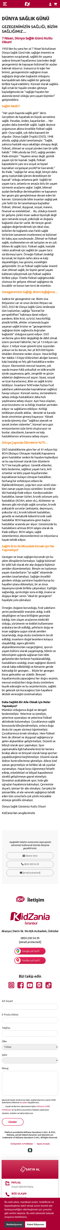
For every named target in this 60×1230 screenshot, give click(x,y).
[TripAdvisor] (39, 984)
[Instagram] (11, 984)
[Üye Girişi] (50, 4)
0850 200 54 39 (31, 864)
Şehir (4, 1054)
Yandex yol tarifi (31, 960)
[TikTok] (48, 984)
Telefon (6, 1028)
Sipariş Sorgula (43, 1144)
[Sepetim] (55, 4)
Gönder (12, 1121)
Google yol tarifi (30, 951)
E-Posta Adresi (10, 1014)
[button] (28, 1217)
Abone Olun (31, 855)
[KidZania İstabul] (30, 918)
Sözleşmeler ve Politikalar (21, 1144)
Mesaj (5, 1068)
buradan (23, 1102)
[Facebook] (20, 984)
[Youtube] (30, 984)
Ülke (4, 1041)
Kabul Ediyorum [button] (35, 1224)
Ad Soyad (7, 1001)
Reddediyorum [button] (14, 1224)
